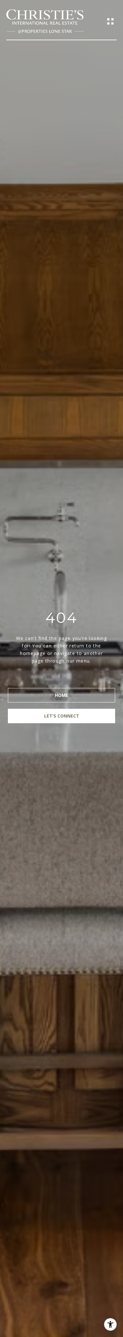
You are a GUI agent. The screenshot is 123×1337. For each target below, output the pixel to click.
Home (61, 695)
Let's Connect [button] (61, 716)
